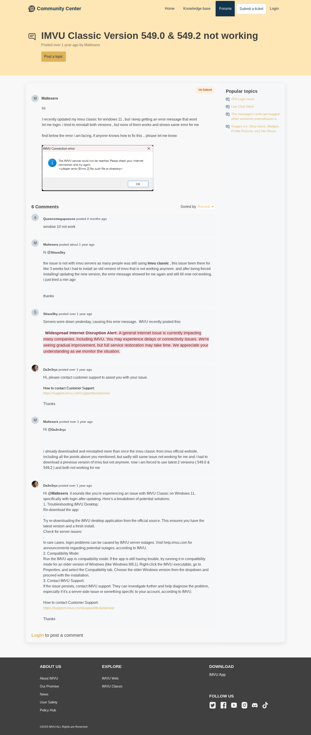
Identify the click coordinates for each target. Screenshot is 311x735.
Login (274, 8)
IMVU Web (110, 678)
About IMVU (49, 678)
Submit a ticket (251, 9)
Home (170, 8)
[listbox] (206, 206)
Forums (225, 8)
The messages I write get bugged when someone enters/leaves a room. (255, 116)
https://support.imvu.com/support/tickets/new (76, 393)
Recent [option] (203, 207)
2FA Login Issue (242, 99)
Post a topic (53, 56)
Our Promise (49, 686)
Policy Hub (48, 710)
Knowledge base (197, 8)
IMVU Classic (112, 686)
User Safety (49, 702)
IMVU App (217, 675)
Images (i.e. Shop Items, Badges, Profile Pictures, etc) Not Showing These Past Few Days (255, 128)
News (44, 694)
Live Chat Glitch (242, 106)
